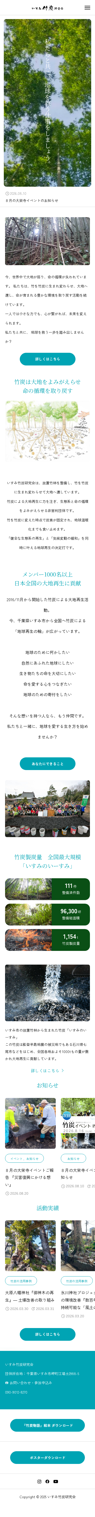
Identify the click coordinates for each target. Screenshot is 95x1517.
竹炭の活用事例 (21, 1281)
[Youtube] (55, 1481)
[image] (30, 1126)
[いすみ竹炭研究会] (47, 7)
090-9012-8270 (16, 1392)
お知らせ (32, 1158)
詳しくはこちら (47, 358)
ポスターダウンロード (47, 1457)
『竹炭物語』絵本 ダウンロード (47, 1425)
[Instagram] (39, 1481)
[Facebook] (47, 1481)
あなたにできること (48, 763)
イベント (16, 1158)
